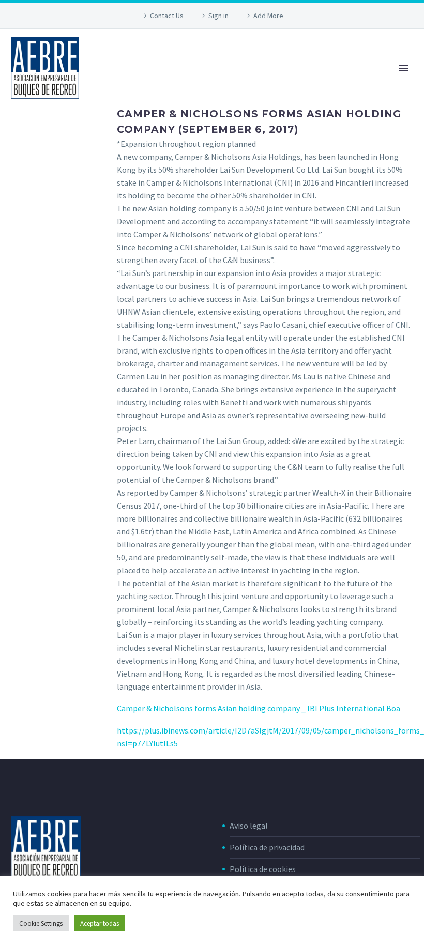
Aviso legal (249, 825)
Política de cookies (263, 869)
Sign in (218, 15)
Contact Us (167, 15)
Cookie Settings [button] (41, 923)
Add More (268, 15)
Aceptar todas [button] (99, 923)
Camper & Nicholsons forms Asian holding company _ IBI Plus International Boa (258, 708)
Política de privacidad (267, 847)
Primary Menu (404, 68)
